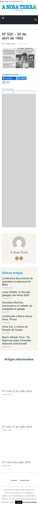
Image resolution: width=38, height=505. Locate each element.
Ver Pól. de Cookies (30, 502)
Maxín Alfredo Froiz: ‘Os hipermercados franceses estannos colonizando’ (16, 340)
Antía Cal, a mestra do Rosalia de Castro (15, 328)
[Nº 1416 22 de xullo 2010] (19, 375)
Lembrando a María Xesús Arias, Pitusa (17, 317)
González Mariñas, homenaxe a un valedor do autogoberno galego (17, 305)
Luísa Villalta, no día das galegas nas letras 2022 (16, 293)
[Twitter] (21, 258)
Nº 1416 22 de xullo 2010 (17, 391)
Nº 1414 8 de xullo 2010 (16, 462)
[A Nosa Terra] (19, 8)
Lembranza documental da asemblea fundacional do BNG (17, 281)
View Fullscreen (8, 89)
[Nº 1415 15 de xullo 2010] (19, 411)
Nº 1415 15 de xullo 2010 (17, 426)
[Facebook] (17, 258)
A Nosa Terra (10, 43)
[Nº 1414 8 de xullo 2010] (19, 446)
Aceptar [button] (18, 502)
